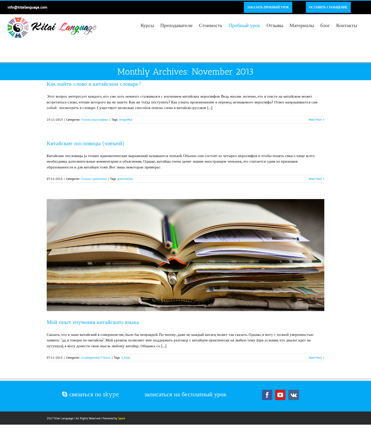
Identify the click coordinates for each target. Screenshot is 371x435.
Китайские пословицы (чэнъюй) (86, 143)
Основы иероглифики (94, 119)
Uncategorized (90, 357)
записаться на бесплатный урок (185, 394)
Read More (315, 119)
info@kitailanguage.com (27, 7)
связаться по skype (93, 394)
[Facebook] (267, 395)
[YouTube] (280, 395)
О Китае (105, 357)
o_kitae (125, 357)
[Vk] (293, 395)
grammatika (125, 179)
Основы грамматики (94, 179)
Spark (121, 418)
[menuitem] (268, 7)
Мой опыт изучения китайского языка (93, 322)
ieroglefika (125, 119)
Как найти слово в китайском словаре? (94, 83)
